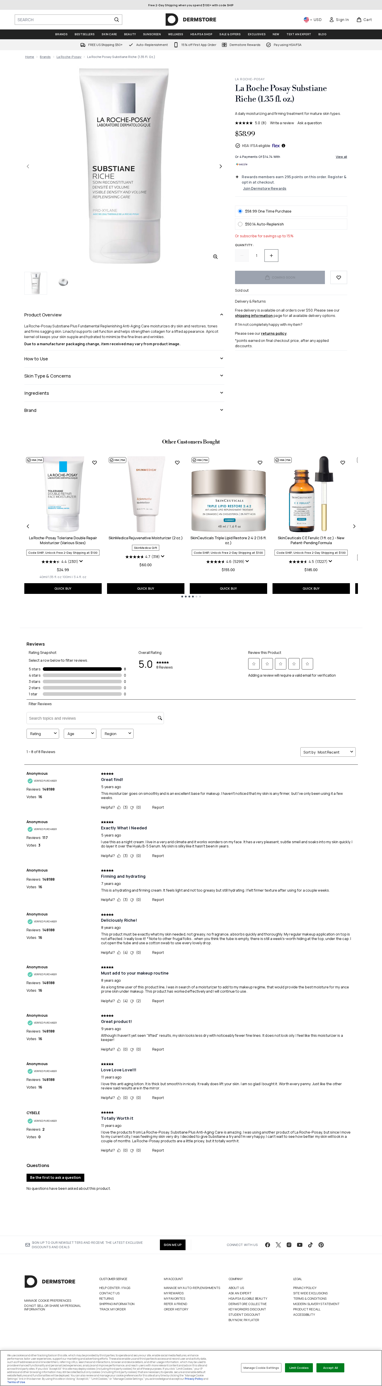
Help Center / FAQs (114, 1288)
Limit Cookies (299, 1367)
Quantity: (244, 245)
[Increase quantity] (271, 255)
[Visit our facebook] (267, 1244)
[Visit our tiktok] (310, 1244)
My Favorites (174, 1298)
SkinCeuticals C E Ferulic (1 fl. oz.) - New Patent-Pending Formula (311, 540)
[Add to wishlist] (338, 277)
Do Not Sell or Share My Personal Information (52, 1307)
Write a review (282, 122)
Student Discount (244, 1314)
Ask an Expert (240, 1293)
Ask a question (309, 122)
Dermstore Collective (248, 1304)
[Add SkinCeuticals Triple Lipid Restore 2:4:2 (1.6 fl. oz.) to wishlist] (260, 462)
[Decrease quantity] (242, 255)
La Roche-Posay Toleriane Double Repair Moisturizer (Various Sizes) (63, 540)
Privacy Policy (305, 1288)
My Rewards (174, 1293)
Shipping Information (117, 1304)
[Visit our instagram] (289, 1244)
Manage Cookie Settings (261, 1367)
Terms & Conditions (310, 1298)
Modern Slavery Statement (316, 1304)
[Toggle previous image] (27, 166)
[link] (339, 19)
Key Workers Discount (247, 1309)
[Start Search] (116, 20)
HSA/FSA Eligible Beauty (248, 1298)
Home (29, 57)
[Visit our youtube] (299, 1244)
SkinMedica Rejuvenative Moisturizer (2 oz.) (146, 537)
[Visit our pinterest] (321, 1244)
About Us (236, 1288)
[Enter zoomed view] (215, 256)
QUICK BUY (63, 588)
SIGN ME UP (173, 1245)
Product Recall (307, 1309)
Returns (106, 1298)
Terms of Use (16, 1382)
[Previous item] (27, 526)
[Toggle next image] (220, 166)
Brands (45, 57)
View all (341, 157)
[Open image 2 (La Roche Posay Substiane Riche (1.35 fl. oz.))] (63, 283)
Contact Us (109, 1293)
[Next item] (354, 526)
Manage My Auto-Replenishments (192, 1288)
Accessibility (304, 1314)
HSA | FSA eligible (256, 145)
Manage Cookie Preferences (47, 1300)
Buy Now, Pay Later (244, 1320)
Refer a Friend (176, 1304)
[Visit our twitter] (278, 1244)
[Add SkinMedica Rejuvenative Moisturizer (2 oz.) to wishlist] (177, 462)
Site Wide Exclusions (310, 1293)
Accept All (330, 1367)
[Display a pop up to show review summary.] (81, 562)
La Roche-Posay (69, 57)
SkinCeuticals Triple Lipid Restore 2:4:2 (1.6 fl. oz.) (228, 540)
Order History (176, 1309)
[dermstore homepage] (191, 19)
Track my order (112, 1309)
